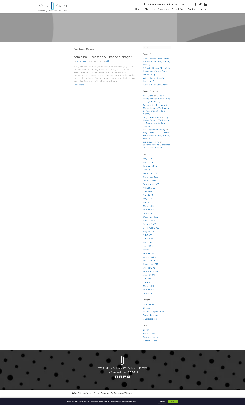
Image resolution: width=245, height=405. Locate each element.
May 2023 (147, 199)
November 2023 (150, 177)
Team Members (150, 315)
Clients (146, 308)
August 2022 (149, 231)
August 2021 (149, 275)
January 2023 (149, 213)
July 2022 (147, 235)
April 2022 (148, 246)
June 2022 (148, 239)
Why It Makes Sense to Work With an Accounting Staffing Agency (156, 135)
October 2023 (149, 180)
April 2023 (148, 202)
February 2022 (150, 253)
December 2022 (150, 217)
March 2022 (148, 250)
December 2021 (150, 260)
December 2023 (150, 173)
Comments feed (150, 337)
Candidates (148, 304)
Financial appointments (154, 311)
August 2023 (149, 188)
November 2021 (150, 264)
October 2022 (149, 224)
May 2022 (147, 242)
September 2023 (151, 184)
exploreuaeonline (151, 142)
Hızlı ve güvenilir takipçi (154, 130)
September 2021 (151, 271)
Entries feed (149, 333)
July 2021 (147, 279)
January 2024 (149, 170)
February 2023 (150, 210)
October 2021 (149, 268)
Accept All (173, 401)
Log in (146, 330)
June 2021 (147, 282)
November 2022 (150, 220)
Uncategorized (150, 319)
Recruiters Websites (123, 393)
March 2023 (148, 206)
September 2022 (151, 228)
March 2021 (148, 286)
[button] (168, 9)
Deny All (162, 401)
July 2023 (147, 191)
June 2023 (148, 195)
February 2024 (150, 166)
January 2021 (149, 293)
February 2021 (149, 290)
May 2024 (147, 159)
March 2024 (148, 162)
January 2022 (149, 257)
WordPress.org (150, 341)
